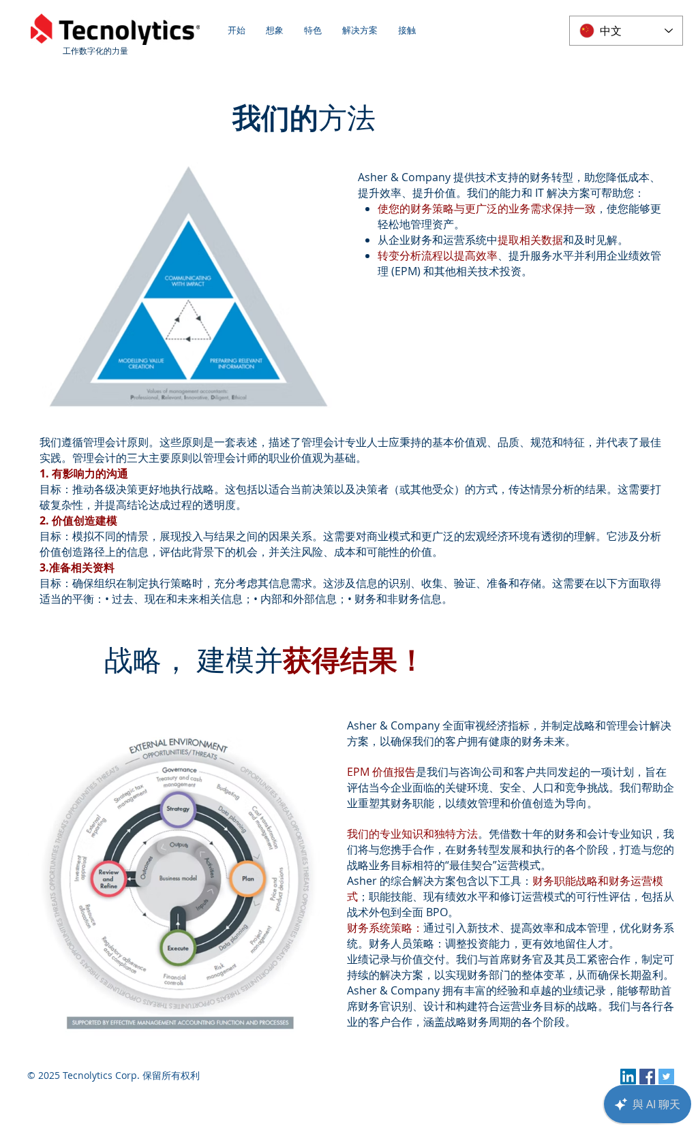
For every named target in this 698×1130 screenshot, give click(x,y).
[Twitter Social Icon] (666, 1076)
